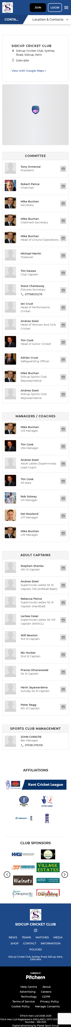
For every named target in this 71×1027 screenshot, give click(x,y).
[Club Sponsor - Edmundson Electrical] (23, 868)
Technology (29, 996)
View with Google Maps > (29, 70)
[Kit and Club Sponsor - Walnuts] (23, 881)
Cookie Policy (20, 1006)
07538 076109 (34, 745)
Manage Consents (47, 1006)
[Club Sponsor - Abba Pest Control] (48, 881)
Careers (46, 991)
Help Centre (28, 987)
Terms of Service (23, 1001)
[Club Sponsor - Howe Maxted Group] (23, 855)
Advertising (28, 991)
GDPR (46, 996)
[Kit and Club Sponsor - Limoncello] (48, 855)
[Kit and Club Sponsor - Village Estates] (48, 868)
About (46, 987)
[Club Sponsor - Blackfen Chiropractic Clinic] (23, 894)
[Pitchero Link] (35, 978)
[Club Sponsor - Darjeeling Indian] (48, 894)
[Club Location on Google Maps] (35, 113)
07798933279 (33, 294)
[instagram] (35, 931)
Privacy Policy (49, 1001)
